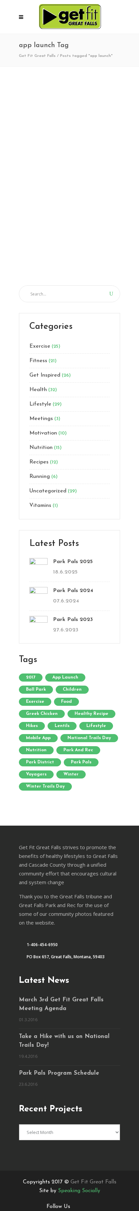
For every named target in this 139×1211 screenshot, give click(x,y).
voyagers (36, 774)
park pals (81, 762)
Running (39, 476)
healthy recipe (91, 714)
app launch (65, 677)
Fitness (38, 361)
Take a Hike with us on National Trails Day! (64, 1041)
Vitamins (40, 505)
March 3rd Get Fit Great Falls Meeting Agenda (61, 1004)
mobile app (38, 738)
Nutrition (41, 447)
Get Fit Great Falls (37, 56)
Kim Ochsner (54, 263)
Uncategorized (47, 491)
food (66, 701)
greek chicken (42, 714)
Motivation (43, 433)
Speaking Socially (79, 1190)
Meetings (41, 418)
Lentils (62, 726)
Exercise (39, 346)
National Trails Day (89, 738)
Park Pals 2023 (73, 619)
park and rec (78, 750)
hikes (32, 726)
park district (40, 762)
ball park (36, 689)
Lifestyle (40, 404)
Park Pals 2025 (73, 561)
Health (38, 389)
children (72, 689)
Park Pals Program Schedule (59, 1073)
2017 (30, 677)
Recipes (39, 462)
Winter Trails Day (45, 786)
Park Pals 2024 (73, 590)
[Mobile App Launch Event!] (69, 119)
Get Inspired (44, 375)
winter (71, 774)
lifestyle (96, 726)
